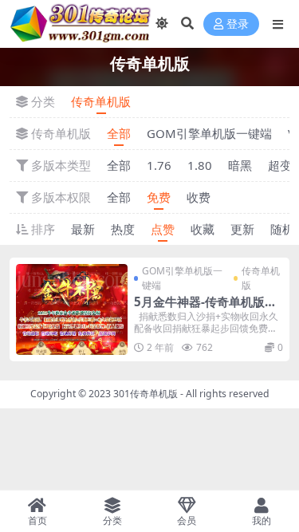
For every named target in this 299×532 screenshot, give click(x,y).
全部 (119, 133)
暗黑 (240, 165)
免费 (159, 197)
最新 (83, 229)
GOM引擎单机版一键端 (209, 133)
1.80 (199, 165)
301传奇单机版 (145, 393)
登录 (237, 24)
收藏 (202, 229)
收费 (198, 197)
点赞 (163, 229)
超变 (280, 165)
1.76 (159, 165)
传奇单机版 (101, 101)
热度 (123, 229)
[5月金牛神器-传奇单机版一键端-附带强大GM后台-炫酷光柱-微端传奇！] (72, 309)
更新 (242, 229)
